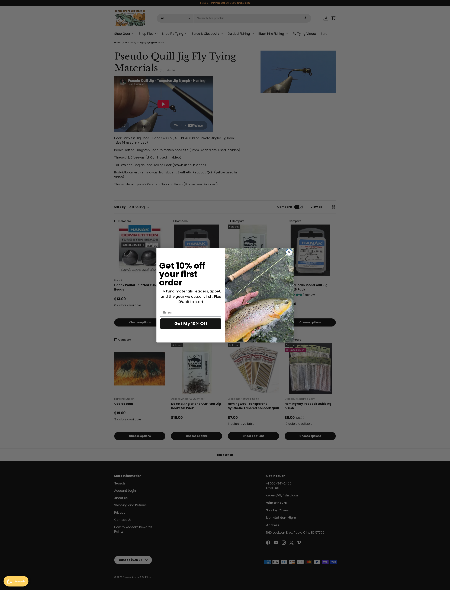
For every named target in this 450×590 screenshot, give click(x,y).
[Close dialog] (289, 252)
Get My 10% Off (190, 323)
